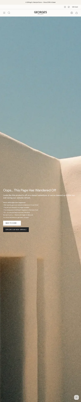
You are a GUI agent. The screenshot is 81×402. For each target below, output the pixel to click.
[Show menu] (4, 12)
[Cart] (76, 12)
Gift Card (75, 7)
